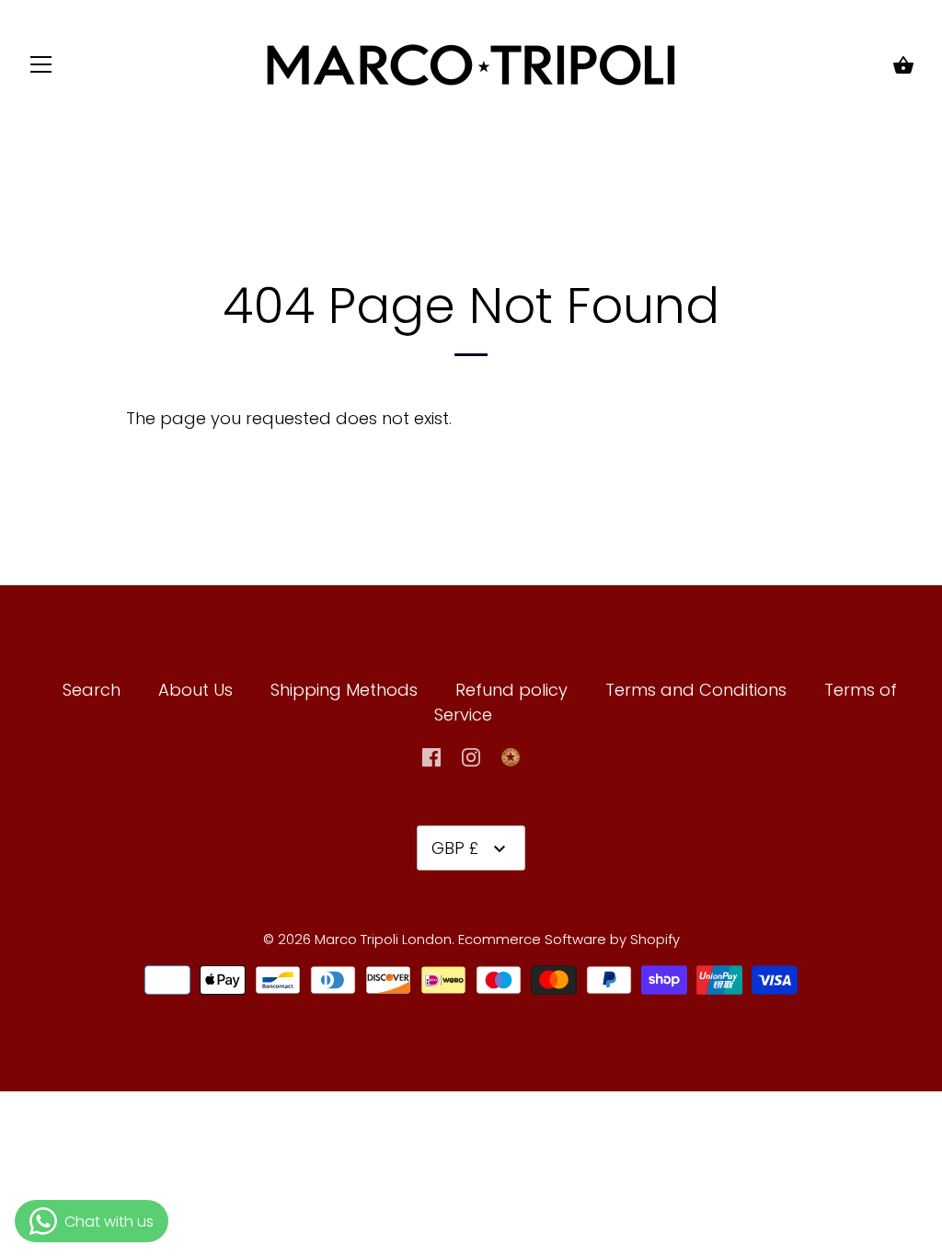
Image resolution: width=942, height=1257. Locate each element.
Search (92, 689)
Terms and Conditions (698, 689)
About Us (195, 689)
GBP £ (454, 847)
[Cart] (903, 66)
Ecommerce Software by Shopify (569, 939)
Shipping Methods (344, 689)
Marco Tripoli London (383, 939)
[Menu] (41, 69)
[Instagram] (471, 755)
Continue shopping (534, 418)
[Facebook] (431, 755)
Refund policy (511, 689)
